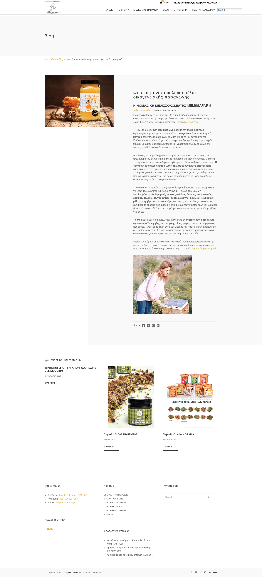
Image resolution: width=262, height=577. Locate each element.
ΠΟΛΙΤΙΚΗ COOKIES (113, 506)
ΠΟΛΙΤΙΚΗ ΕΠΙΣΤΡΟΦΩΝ (115, 510)
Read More (50, 383)
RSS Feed (213, 573)
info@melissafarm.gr (65, 502)
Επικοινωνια (180, 9)
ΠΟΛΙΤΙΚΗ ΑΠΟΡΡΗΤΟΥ (115, 502)
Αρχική (110, 9)
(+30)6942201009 (208, 3)
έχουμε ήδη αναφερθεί (204, 248)
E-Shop (123, 9)
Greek (224, 10)
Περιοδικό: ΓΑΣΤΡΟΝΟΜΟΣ (121, 434)
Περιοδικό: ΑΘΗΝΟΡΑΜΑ (178, 434)
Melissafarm (51, 59)
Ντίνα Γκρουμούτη (142, 110)
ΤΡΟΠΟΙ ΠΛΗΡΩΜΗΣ (113, 498)
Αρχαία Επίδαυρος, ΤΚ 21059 (73, 495)
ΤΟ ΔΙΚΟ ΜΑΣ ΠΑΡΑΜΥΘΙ (145, 9)
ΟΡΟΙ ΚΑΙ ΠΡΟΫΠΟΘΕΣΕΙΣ (116, 495)
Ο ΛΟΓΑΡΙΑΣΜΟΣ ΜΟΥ (203, 9)
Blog (166, 9)
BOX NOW (108, 514)
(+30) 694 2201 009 (68, 499)
